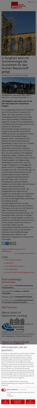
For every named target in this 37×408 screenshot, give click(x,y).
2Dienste (10, 396)
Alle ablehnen (5, 402)
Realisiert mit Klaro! (30, 406)
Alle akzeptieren (30, 402)
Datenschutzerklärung (8, 383)
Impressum (4, 385)
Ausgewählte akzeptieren (17, 402)
